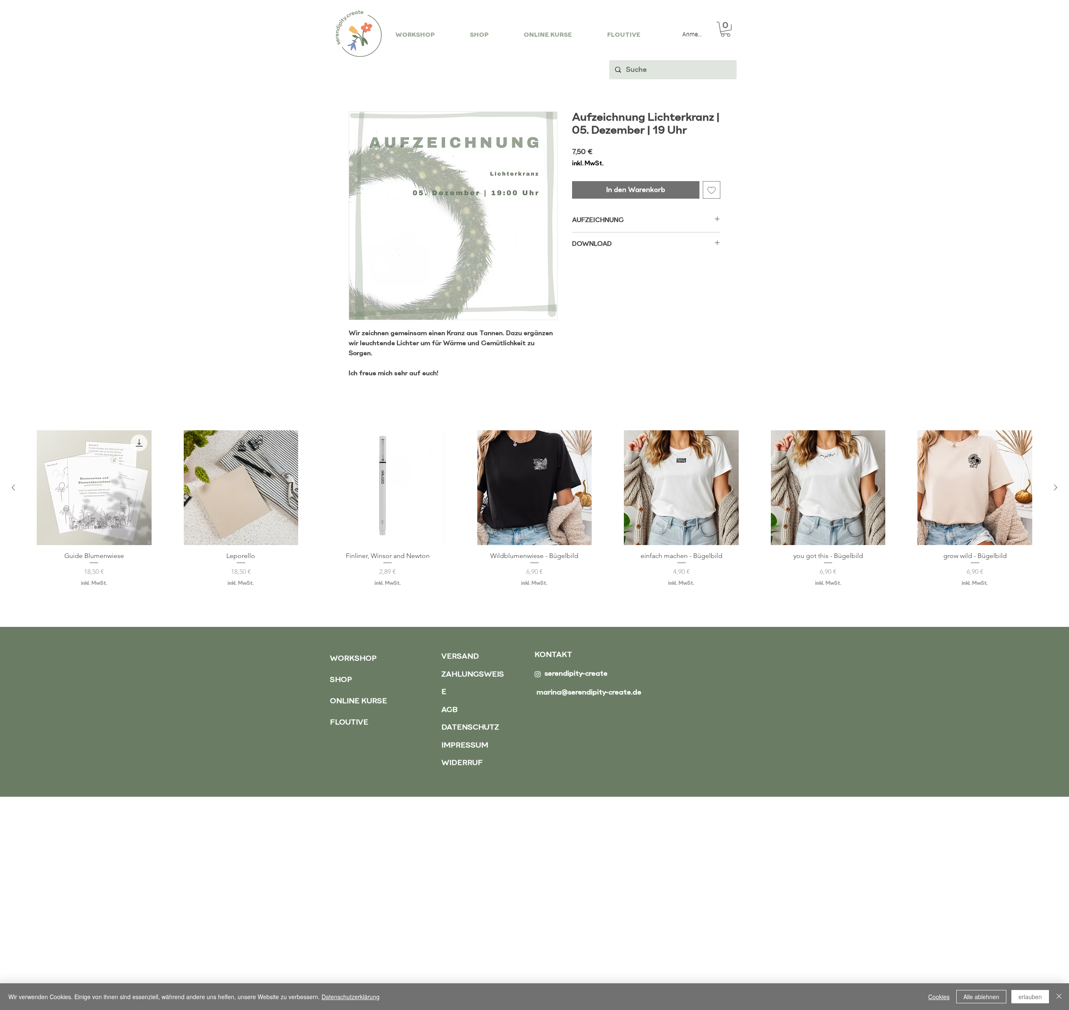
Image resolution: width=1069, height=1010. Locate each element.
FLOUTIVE (349, 722)
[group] (534, 513)
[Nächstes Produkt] (1056, 487)
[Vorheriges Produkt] (13, 487)
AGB (449, 710)
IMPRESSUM (464, 745)
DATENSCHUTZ (470, 727)
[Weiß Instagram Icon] (538, 674)
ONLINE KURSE (358, 701)
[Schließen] (1059, 996)
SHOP (341, 680)
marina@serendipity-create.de (589, 692)
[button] (726, 29)
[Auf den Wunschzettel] (711, 190)
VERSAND (460, 656)
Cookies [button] (939, 996)
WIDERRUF (462, 763)
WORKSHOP (353, 658)
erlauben (1030, 996)
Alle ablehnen (981, 996)
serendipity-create (576, 673)
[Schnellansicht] (94, 487)
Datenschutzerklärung (351, 996)
